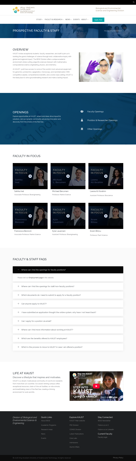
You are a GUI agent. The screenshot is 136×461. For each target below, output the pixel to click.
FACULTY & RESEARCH (54, 19)
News (43, 434)
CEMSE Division (75, 429)
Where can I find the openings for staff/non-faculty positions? (47, 286)
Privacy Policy (118, 458)
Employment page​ (36, 278)
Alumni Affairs (74, 447)
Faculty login (102, 437)
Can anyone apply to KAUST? (34, 304)
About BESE (45, 421)
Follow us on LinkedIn (106, 429)
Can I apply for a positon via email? (36, 321)
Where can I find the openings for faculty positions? (43, 270)
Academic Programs (48, 425)
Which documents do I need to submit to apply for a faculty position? (51, 295)
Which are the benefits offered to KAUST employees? (44, 338)
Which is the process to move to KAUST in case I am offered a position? (51, 347)
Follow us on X (103, 425)
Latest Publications (76, 434)
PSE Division (74, 425)
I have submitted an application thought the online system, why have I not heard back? (58, 312)
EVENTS (76, 19)
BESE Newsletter (104, 421)
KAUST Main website (77, 421)
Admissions (73, 443)
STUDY (39, 19)
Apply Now (98, 20)
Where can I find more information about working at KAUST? (47, 330)
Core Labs (73, 438)
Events (43, 438)
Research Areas (47, 429)
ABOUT (84, 19)
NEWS (68, 19)
